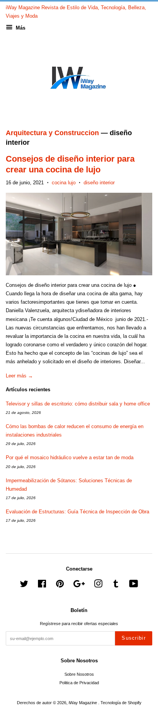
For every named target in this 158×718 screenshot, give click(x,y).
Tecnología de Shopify (121, 702)
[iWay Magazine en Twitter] (24, 585)
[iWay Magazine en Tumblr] (116, 585)
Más (19, 28)
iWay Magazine (83, 702)
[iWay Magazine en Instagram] (98, 585)
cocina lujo (64, 182)
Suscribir (134, 638)
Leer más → (19, 376)
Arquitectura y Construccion (52, 133)
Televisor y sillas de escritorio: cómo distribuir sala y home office (78, 404)
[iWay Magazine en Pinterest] (60, 585)
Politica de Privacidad (79, 682)
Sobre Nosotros (79, 674)
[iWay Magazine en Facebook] (42, 585)
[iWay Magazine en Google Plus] (79, 585)
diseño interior (99, 182)
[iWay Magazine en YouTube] (133, 585)
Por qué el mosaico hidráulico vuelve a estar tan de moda (69, 457)
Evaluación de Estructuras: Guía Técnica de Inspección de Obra (77, 512)
